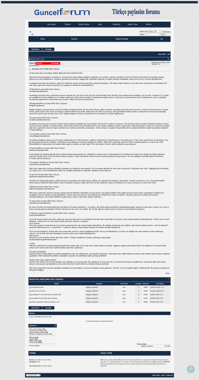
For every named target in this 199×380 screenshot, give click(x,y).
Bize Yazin (156, 375)
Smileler (31, 339)
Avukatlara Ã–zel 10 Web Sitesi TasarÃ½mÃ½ (46, 294)
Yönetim (67, 24)
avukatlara (38, 316)
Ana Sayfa (51, 24)
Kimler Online (83, 24)
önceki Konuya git (93, 321)
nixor (32, 63)
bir (43, 316)
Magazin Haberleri (92, 287)
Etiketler (32, 313)
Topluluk (74, 39)
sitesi (46, 316)
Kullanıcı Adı (144, 31)
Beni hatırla (166, 32)
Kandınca (116, 24)
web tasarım (34, 235)
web (50, 316)
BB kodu (32, 337)
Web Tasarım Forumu (38, 291)
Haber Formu (132, 24)
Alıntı (168, 273)
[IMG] (31, 340)
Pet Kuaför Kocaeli (37, 287)
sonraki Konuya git (106, 321)
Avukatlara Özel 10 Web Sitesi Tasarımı (44, 298)
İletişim (148, 24)
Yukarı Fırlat (190, 369)
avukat (31, 316)
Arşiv (163, 375)
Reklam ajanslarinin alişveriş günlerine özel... (45, 302)
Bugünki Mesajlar (122, 39)
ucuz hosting (34, 223)
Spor (100, 24)
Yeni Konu (35, 49)
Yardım (42, 39)
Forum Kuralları (34, 345)
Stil (168, 54)
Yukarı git (169, 375)
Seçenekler (162, 54)
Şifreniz (142, 34)
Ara (161, 39)
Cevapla (48, 49)
